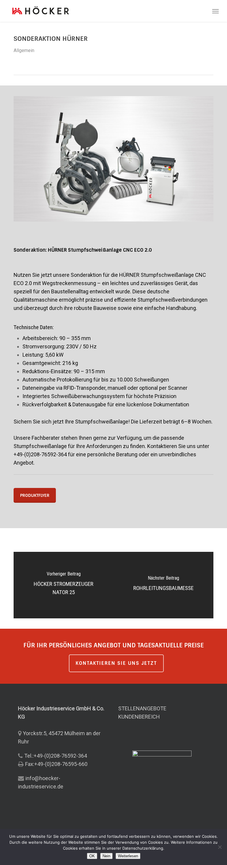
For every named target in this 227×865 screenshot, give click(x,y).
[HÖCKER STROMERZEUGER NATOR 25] (64, 585)
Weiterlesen (128, 856)
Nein (106, 856)
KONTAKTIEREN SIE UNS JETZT (116, 663)
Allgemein (24, 50)
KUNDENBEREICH (139, 717)
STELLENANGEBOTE (142, 708)
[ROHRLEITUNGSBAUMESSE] (163, 585)
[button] (215, 11)
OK (92, 856)
